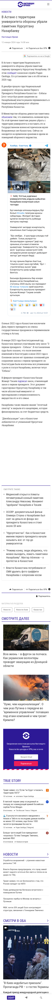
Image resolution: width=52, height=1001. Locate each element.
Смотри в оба (14, 921)
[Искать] (41, 997)
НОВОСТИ (10, 854)
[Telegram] (26, 997)
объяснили (7, 117)
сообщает (12, 72)
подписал (22, 381)
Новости (6, 11)
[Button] (16, 48)
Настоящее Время (10, 37)
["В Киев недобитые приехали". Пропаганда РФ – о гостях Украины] (26, 952)
